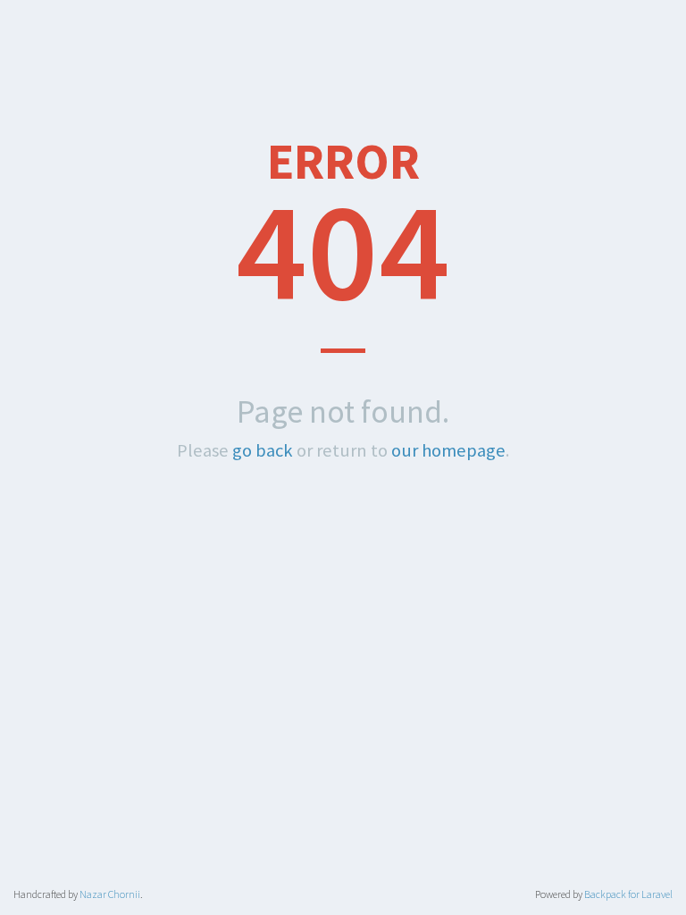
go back (262, 450)
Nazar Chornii (109, 894)
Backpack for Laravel (628, 894)
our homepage (448, 450)
